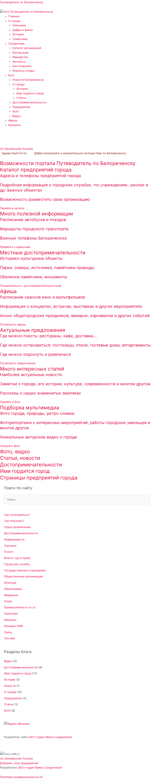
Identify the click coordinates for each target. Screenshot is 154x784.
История (18, 34)
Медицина (11, 595)
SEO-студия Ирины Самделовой (40, 767)
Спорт (8, 601)
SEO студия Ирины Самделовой (50, 737)
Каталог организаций (26, 48)
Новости (9, 685)
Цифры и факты (22, 30)
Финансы (10, 619)
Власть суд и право (17, 558)
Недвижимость (14, 539)
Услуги (8, 551)
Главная (13, 16)
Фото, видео (15, 452)
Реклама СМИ (13, 626)
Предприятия (21, 107)
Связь (8, 632)
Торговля (10, 545)
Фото (15, 111)
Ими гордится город (30, 93)
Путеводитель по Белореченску (21, 2)
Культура (10, 582)
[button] (81, 21)
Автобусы (19, 61)
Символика (19, 39)
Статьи (21, 97)
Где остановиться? (17, 514)
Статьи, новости (20, 458)
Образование (13, 588)
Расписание (20, 52)
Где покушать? (14, 520)
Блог (11, 75)
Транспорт (11, 613)
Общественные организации (23, 576)
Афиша (12, 120)
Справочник (16, 43)
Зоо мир (9, 638)
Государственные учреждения (25, 570)
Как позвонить (22, 66)
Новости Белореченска (28, 79)
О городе (14, 20)
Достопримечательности (29, 102)
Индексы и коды (23, 70)
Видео (16, 116)
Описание (19, 25)
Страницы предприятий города (38, 478)
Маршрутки (20, 57)
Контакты (14, 125)
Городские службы (17, 564)
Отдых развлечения (17, 527)
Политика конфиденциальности (21, 777)
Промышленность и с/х (19, 607)
